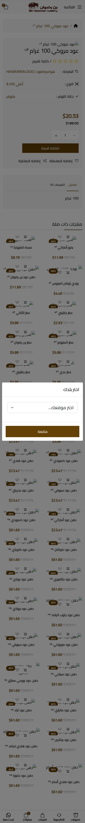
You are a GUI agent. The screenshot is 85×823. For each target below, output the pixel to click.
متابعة (43, 431)
